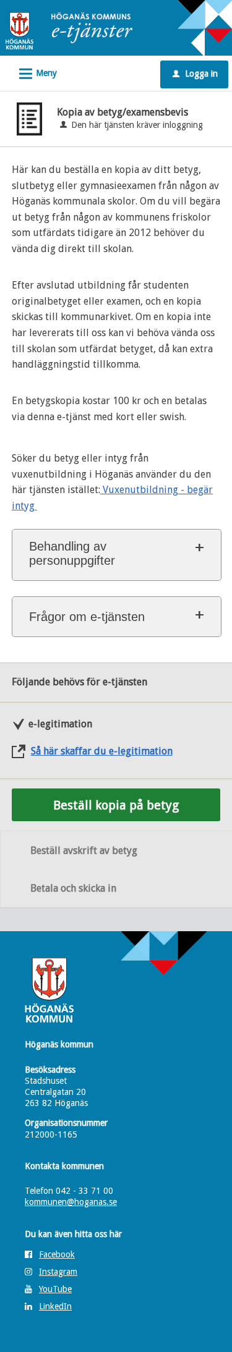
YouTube (55, 1289)
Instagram (58, 1272)
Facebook (57, 1254)
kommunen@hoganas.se (71, 1202)
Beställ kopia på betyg (116, 805)
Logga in (195, 73)
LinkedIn (55, 1306)
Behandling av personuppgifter (72, 553)
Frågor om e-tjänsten (87, 616)
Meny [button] (36, 74)
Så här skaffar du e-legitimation (102, 751)
